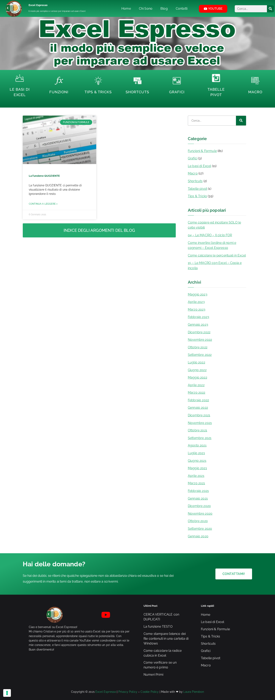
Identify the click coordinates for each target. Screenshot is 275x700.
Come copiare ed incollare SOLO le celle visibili (214, 225)
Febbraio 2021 (198, 491)
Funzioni (58, 92)
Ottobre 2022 (197, 347)
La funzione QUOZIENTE (44, 175)
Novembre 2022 (200, 340)
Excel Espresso (38, 5)
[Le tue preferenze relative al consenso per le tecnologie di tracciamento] (7, 693)
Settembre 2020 (200, 529)
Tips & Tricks (98, 92)
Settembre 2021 (199, 438)
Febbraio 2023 (198, 317)
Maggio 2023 (197, 294)
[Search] (270, 8)
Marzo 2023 (197, 309)
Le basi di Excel (199, 166)
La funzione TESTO (158, 626)
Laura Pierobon (193, 691)
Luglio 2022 (196, 362)
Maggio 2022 (197, 377)
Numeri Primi (153, 674)
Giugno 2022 (197, 370)
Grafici (177, 92)
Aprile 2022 (196, 385)
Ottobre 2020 (198, 521)
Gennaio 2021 (198, 498)
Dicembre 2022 (199, 332)
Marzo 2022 (196, 392)
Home (205, 615)
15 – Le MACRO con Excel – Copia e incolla (215, 265)
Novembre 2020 (200, 513)
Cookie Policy (150, 691)
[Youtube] (106, 615)
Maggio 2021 (197, 468)
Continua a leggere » (43, 203)
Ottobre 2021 (197, 430)
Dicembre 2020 (199, 506)
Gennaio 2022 (198, 408)
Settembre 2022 (200, 355)
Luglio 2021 (196, 453)
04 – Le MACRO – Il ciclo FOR (210, 235)
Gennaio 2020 (198, 536)
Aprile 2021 (196, 476)
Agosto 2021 (197, 445)
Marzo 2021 (196, 483)
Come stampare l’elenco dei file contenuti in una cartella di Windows (166, 638)
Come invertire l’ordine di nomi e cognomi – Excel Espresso (212, 245)
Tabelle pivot (197, 189)
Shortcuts (137, 92)
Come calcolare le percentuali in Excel (217, 255)
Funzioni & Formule (202, 151)
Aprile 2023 (196, 302)
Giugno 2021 (197, 461)
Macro (255, 92)
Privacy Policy (127, 691)
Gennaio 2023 (198, 324)
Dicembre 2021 (199, 415)
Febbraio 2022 (198, 400)
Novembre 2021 (200, 423)
